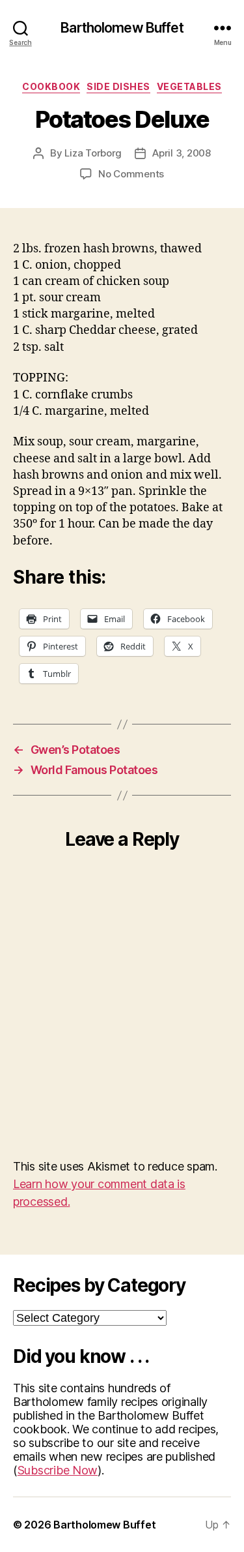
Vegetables (189, 86)
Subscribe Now (58, 1470)
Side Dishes (118, 86)
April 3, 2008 (181, 153)
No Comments (131, 174)
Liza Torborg (93, 153)
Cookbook (51, 86)
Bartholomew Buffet (122, 28)
